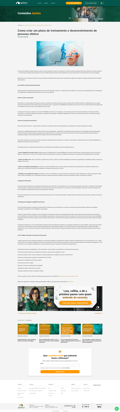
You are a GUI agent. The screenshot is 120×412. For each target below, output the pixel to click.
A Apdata (19, 388)
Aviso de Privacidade (55, 410)
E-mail (41, 363)
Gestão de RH (50, 393)
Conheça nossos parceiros (76, 388)
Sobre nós (40, 3)
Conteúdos (53, 3)
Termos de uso (65, 410)
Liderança (50, 395)
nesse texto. (71, 281)
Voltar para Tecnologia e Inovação (27, 313)
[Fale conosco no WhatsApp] (117, 409)
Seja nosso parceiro (74, 390)
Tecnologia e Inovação (23, 325)
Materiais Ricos (63, 390)
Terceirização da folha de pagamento (35, 390)
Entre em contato (87, 388)
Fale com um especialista (74, 3)
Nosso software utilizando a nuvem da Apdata (37, 388)
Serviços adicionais (32, 393)
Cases (49, 388)
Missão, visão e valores (22, 390)
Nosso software (20, 397)
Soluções (46, 3)
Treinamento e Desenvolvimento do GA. (69, 276)
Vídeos (62, 393)
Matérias (62, 388)
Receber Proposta (97, 385)
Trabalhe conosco (87, 390)
